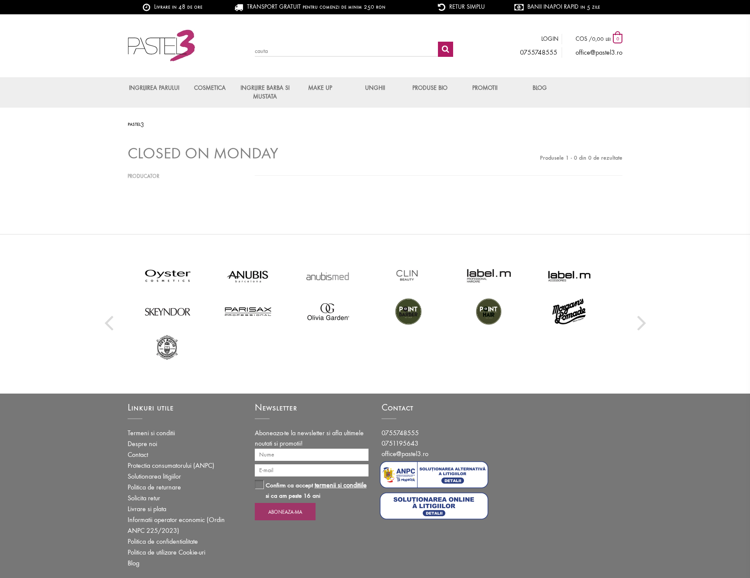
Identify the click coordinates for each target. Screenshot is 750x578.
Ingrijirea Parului (154, 88)
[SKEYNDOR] (168, 311)
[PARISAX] (248, 311)
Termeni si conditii (151, 433)
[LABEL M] (489, 276)
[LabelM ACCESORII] (569, 276)
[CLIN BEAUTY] (408, 276)
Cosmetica (210, 88)
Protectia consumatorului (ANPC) (171, 465)
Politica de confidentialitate (163, 541)
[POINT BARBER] (408, 311)
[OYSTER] (168, 276)
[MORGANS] (569, 311)
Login (550, 39)
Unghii (375, 88)
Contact (138, 454)
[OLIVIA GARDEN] (328, 311)
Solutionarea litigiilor (154, 476)
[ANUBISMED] (328, 276)
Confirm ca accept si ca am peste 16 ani (316, 490)
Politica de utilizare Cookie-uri (166, 552)
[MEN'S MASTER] (168, 347)
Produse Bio (429, 88)
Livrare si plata (147, 509)
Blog (540, 88)
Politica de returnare (154, 487)
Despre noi (142, 444)
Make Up (320, 88)
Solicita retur (144, 498)
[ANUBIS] (248, 276)
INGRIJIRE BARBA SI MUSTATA (264, 92)
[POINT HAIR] (489, 311)
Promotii (484, 88)
